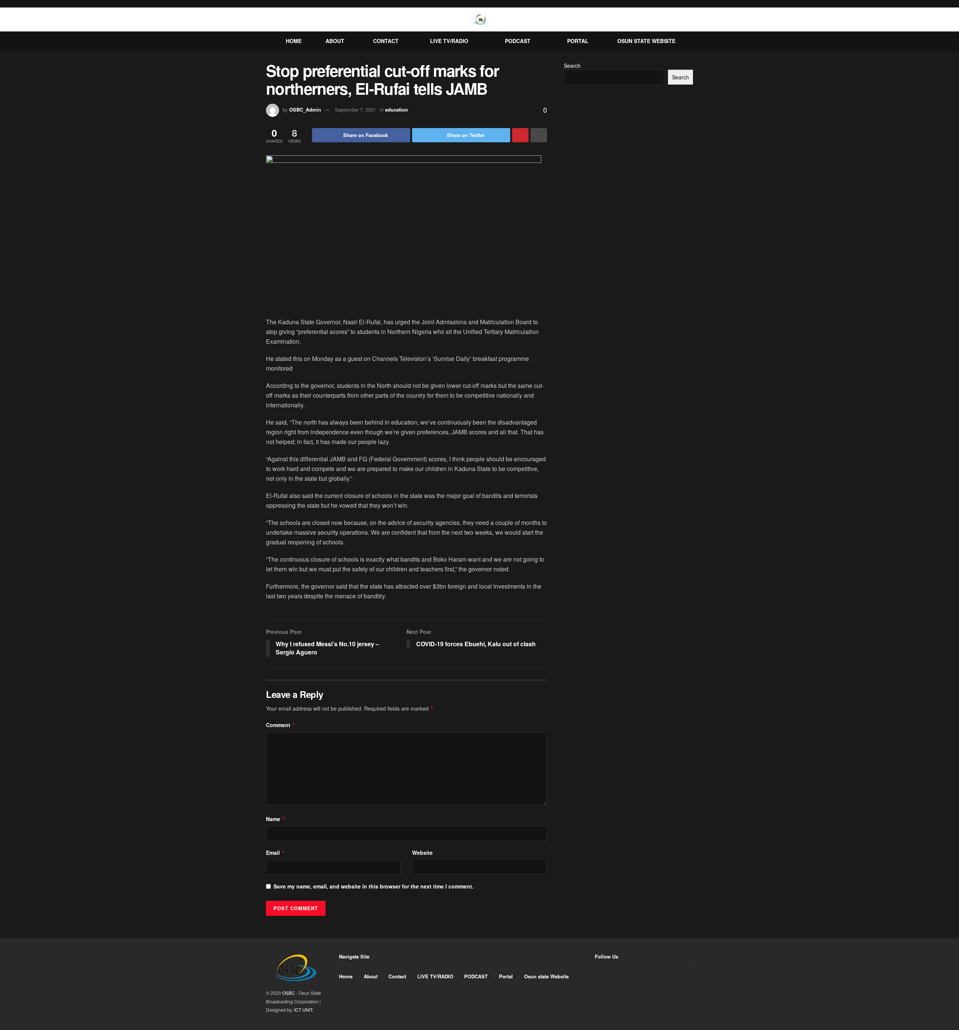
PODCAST (517, 41)
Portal (578, 41)
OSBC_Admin (305, 109)
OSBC (288, 993)
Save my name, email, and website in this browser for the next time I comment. (373, 886)
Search (572, 65)
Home (294, 41)
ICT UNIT (303, 1009)
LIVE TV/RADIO (449, 41)
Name (275, 819)
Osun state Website (646, 41)
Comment (281, 725)
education (396, 109)
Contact (386, 41)
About (335, 41)
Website (422, 852)
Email (275, 852)
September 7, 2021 (355, 109)
